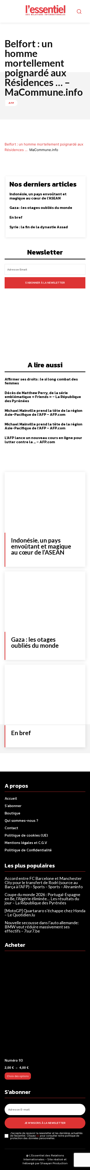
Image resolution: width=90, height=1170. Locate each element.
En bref (15, 217)
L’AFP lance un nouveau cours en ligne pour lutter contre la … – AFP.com (43, 440)
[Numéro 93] (45, 1006)
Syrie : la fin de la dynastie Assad (38, 227)
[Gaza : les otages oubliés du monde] (45, 601)
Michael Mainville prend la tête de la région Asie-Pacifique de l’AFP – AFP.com (43, 412)
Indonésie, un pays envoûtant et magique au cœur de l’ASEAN (37, 196)
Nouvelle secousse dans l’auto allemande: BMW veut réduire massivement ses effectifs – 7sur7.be (42, 926)
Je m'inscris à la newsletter (45, 1123)
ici (37, 1135)
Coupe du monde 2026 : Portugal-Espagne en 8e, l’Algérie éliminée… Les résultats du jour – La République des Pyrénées (42, 898)
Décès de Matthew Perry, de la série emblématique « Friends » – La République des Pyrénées (43, 397)
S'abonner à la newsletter (45, 283)
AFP (11, 103)
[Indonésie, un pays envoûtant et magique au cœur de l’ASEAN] (45, 502)
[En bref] (45, 695)
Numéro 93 (14, 1060)
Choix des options (18, 1076)
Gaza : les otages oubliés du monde (40, 207)
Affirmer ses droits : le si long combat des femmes (41, 381)
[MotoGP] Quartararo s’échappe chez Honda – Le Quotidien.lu (45, 912)
